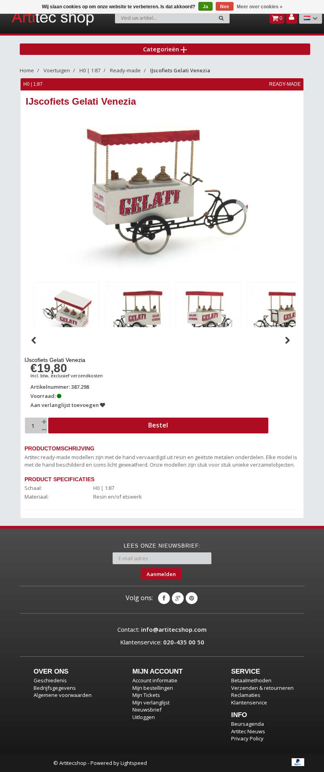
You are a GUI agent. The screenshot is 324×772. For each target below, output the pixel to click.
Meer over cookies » (260, 6)
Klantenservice (249, 702)
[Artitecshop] (34, 17)
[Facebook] (164, 598)
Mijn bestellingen (152, 687)
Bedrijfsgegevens (55, 687)
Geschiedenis (50, 680)
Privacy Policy (247, 738)
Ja (205, 6)
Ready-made (125, 70)
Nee (224, 6)
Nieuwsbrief (147, 709)
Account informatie (154, 680)
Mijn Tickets (146, 695)
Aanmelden (161, 574)
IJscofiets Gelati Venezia (180, 70)
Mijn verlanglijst (151, 702)
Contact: (162, 629)
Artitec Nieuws (248, 731)
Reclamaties (245, 695)
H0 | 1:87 (89, 70)
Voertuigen (56, 70)
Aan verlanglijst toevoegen (65, 405)
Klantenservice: (162, 642)
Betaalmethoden (251, 680)
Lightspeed (134, 762)
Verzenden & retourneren (262, 687)
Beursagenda (247, 723)
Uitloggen (143, 717)
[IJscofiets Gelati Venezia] (67, 312)
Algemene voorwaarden (63, 695)
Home (27, 70)
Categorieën (162, 49)
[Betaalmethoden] (298, 762)
